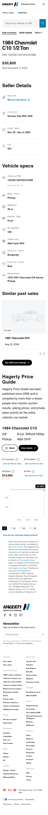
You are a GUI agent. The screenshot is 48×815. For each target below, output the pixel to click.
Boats (5, 695)
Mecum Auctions (17, 99)
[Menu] (43, 4)
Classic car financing (11, 706)
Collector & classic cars (12, 678)
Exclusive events (32, 682)
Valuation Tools (28, 4)
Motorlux (29, 722)
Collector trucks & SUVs (12, 682)
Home (28, 735)
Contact (29, 756)
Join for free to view (12, 464)
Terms (28, 780)
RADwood (30, 725)
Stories (6, 757)
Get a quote (7, 661)
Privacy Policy (8, 643)
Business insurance (10, 702)
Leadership (30, 742)
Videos (5, 753)
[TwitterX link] (10, 615)
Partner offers (31, 675)
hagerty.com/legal (19, 568)
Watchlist (22, 13)
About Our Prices (16, 547)
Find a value (8, 13)
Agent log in (7, 723)
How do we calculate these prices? (20, 535)
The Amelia (30, 709)
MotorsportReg (9, 777)
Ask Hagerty (31, 668)
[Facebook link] (4, 615)
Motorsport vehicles (10, 692)
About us (29, 739)
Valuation (29, 665)
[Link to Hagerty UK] (14, 790)
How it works (8, 743)
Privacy (29, 776)
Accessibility (29, 799)
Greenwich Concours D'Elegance (34, 717)
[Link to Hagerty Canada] (9, 790)
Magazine (29, 678)
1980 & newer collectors (12, 675)
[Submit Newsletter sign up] (42, 634)
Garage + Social (9, 770)
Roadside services (33, 692)
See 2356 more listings (15, 362)
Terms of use (26, 804)
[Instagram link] (15, 615)
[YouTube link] (20, 615)
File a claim (7, 665)
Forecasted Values (27, 560)
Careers (29, 749)
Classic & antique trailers (12, 685)
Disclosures (7, 804)
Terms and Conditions (25, 643)
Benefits (29, 672)
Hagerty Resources (10, 774)
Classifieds (7, 736)
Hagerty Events (32, 705)
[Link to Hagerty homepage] (16, 607)
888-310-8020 (31, 695)
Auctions (6, 733)
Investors (29, 759)
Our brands (30, 745)
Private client (8, 699)
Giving (28, 763)
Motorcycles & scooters (12, 689)
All (4, 760)
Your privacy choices (15, 799)
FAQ (27, 773)
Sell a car (6, 740)
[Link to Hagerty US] (4, 790)
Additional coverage (10, 709)
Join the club (31, 661)
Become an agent (10, 719)
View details (26, 448)
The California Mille (33, 712)
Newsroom (30, 752)
